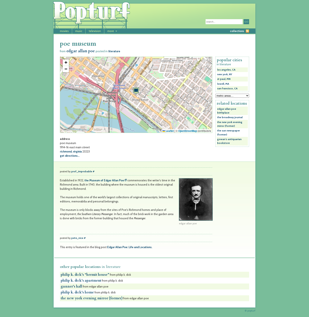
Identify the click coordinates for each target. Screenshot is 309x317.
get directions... (69, 155)
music (78, 31)
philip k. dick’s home (77, 292)
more (110, 31)
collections (237, 31)
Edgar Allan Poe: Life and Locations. (129, 247)
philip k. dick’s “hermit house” (85, 274)
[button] (136, 91)
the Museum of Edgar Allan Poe (104, 180)
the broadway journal (230, 117)
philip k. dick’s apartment (81, 280)
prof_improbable (81, 171)
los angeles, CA (226, 69)
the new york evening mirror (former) (92, 298)
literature (114, 51)
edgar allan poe (80, 51)
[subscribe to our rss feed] (247, 31)
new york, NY (224, 74)
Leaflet (169, 131)
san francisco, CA (227, 88)
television (95, 31)
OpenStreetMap (187, 131)
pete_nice (77, 238)
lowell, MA (223, 83)
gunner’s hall (71, 286)
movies (64, 31)
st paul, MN (223, 79)
